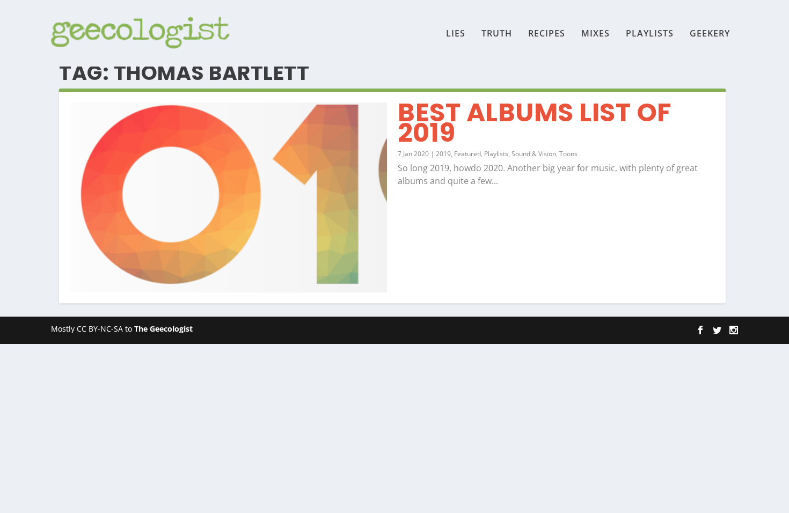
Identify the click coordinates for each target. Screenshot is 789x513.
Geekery (710, 34)
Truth (496, 34)
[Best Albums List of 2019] (228, 197)
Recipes (546, 34)
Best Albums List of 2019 (534, 122)
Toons (568, 153)
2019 (443, 153)
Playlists (650, 34)
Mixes (595, 34)
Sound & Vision (534, 153)
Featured (467, 153)
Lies (455, 34)
